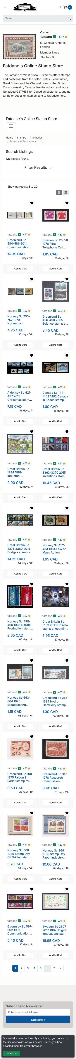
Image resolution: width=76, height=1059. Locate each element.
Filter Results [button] (36, 167)
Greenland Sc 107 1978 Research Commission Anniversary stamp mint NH (54, 781)
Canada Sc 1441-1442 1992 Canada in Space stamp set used (55, 398)
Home (9, 137)
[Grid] (59, 192)
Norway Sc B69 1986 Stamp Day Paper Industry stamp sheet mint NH (54, 857)
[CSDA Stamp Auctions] (24, 7)
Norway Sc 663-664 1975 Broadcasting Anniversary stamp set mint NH (20, 705)
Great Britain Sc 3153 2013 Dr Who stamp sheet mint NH (55, 627)
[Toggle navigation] (11, 126)
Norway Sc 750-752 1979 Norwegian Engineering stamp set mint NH (20, 323)
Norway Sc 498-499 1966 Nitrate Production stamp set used (19, 627)
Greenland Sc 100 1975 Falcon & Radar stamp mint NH (19, 779)
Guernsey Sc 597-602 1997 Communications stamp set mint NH (20, 932)
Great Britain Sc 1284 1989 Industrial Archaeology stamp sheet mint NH (19, 477)
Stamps (21, 137)
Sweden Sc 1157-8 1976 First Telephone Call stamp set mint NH (55, 245)
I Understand (11, 1053)
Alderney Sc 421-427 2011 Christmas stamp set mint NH (19, 398)
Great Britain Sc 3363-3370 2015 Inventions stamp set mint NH (54, 474)
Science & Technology (23, 141)
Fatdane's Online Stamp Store (31, 119)
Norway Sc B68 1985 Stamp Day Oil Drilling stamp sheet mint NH (19, 855)
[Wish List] (32, 203)
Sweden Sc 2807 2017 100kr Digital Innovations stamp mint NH (55, 932)
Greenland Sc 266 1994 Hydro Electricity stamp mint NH (55, 703)
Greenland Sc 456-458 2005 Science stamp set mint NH (55, 322)
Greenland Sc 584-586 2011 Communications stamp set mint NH (20, 245)
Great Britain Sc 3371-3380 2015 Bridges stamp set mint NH (20, 550)
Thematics (36, 137)
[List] (66, 192)
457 (62, 37)
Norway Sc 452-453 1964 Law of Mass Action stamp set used (54, 550)
